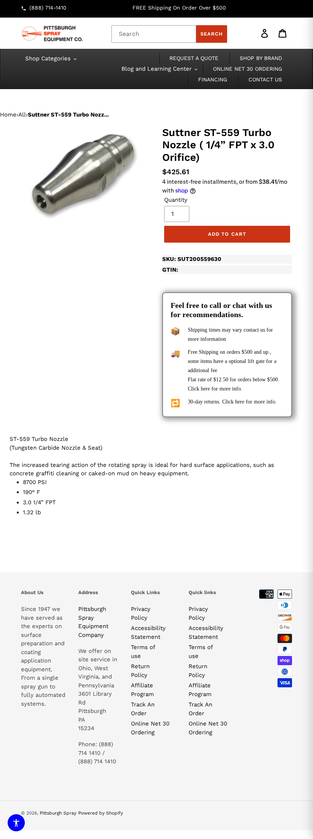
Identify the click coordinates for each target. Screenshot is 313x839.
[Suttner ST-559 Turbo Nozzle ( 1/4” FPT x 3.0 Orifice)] (86, 174)
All (22, 114)
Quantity (175, 199)
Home (8, 114)
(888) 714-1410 (47, 8)
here (205, 389)
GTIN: (170, 269)
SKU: (191, 259)
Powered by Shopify (100, 813)
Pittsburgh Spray (58, 813)
